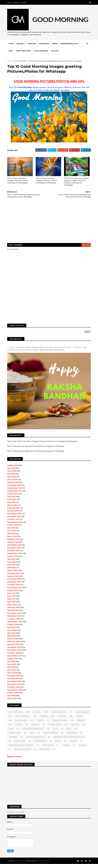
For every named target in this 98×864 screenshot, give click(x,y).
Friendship (44, 44)
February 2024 (13, 508)
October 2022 (13, 550)
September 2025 (14, 488)
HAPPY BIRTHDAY (22, 716)
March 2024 (12, 505)
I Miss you (35, 724)
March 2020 (12, 639)
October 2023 (13, 519)
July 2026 (11, 468)
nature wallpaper (50, 733)
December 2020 (14, 613)
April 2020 (11, 636)
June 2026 (12, 471)
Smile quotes (47, 745)
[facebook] (78, 861)
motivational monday (22, 749)
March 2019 (12, 673)
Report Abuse (14, 756)
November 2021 (14, 582)
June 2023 (11, 531)
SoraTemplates (20, 861)
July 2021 (11, 593)
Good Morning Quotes (35, 737)
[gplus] (90, 861)
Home (9, 2)
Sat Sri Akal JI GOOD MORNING (21, 745)
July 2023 (11, 528)
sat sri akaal (44, 749)
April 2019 (11, 670)
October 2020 (13, 619)
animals (79, 716)
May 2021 (11, 599)
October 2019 (13, 653)
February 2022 (13, 573)
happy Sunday (14, 733)
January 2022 (13, 576)
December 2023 (14, 514)
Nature (58, 741)
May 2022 (11, 565)
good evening (21, 720)
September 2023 (14, 522)
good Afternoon (82, 712)
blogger (86, 245)
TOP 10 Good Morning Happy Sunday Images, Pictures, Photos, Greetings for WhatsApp (76, 181)
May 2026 (11, 474)
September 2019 (14, 656)
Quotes (54, 51)
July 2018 (11, 695)
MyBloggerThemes (43, 861)
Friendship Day (40, 741)
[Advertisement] (49, 223)
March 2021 (12, 605)
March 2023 (12, 536)
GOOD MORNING (20, 61)
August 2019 (13, 659)
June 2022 (11, 562)
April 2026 (11, 477)
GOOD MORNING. (59, 712)
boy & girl (82, 745)
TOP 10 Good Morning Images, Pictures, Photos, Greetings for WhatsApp (18, 180)
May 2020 (11, 633)
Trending (65, 745)
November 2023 (14, 516)
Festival (40, 720)
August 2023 (13, 525)
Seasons (32, 44)
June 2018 (11, 698)
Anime (55, 44)
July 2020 (11, 627)
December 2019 (14, 647)
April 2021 (11, 602)
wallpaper (81, 720)
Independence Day (69, 44)
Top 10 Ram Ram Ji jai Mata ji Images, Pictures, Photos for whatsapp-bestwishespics (42, 441)
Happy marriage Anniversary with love (69, 737)
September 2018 (14, 690)
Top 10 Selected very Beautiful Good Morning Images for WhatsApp (35, 446)
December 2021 (14, 579)
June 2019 (11, 664)
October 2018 (13, 687)
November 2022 (14, 548)
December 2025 (14, 485)
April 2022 (11, 568)
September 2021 (14, 587)
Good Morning (41, 51)
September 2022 (14, 553)
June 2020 (12, 630)
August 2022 (13, 556)
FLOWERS (13, 737)
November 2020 (14, 616)
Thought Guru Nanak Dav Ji (33, 728)
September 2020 (15, 622)
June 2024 (12, 499)
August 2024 (13, 494)
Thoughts (43, 716)
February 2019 (13, 676)
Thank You (75, 724)
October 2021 (13, 585)
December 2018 (14, 681)
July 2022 (11, 559)
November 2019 (14, 650)
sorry (55, 728)
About (16, 2)
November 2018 (14, 684)
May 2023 (11, 533)
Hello (11, 728)
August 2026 (13, 465)
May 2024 (11, 502)
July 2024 (11, 496)
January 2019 (13, 678)
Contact (23, 2)
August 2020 (13, 624)
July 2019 (11, 661)
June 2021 (11, 596)
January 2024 (13, 511)
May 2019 (11, 667)
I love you (62, 716)
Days (11, 51)
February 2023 (13, 539)
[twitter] (90, 2)
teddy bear (71, 733)
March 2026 (12, 479)
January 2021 (13, 610)
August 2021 (12, 590)
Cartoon (18, 724)
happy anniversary (60, 720)
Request (21, 44)
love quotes (20, 741)
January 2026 (13, 482)
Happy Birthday (23, 51)
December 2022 (14, 545)
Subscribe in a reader (15, 812)
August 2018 (13, 693)
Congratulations (55, 724)
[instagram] (86, 861)
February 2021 (13, 607)
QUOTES (37, 712)
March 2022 (12, 570)
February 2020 (13, 641)
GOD (69, 728)
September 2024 (15, 491)
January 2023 (13, 542)
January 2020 (13, 644)
